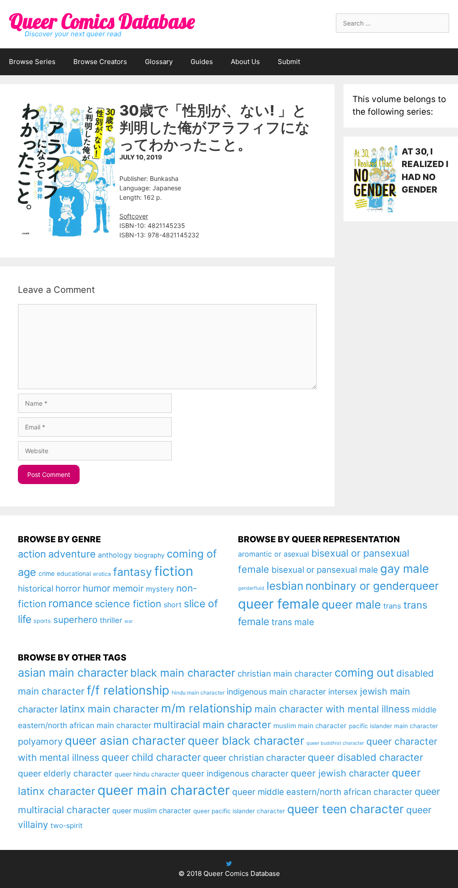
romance (70, 603)
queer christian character (254, 757)
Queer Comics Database (102, 21)
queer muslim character (151, 810)
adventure (72, 554)
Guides (202, 61)
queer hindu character (146, 774)
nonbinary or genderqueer (372, 585)
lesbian (285, 585)
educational (74, 573)
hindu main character (198, 692)
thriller (111, 620)
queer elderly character (65, 773)
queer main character (164, 790)
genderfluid (251, 588)
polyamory (40, 741)
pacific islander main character (393, 725)
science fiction (128, 603)
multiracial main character (212, 724)
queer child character (151, 757)
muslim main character (310, 725)
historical (35, 588)
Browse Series (32, 61)
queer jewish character (340, 773)
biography (149, 555)
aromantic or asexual (273, 553)
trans (392, 605)
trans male (292, 622)
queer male (351, 604)
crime (46, 573)
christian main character (284, 674)
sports (42, 621)
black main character (182, 672)
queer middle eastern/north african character (322, 792)
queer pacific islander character (239, 811)
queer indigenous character (235, 773)
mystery (160, 588)
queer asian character (125, 740)
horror (68, 588)
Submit (289, 61)
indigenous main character (276, 691)
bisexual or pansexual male (324, 570)
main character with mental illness (332, 709)
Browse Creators (100, 61)
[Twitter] (229, 863)
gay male (404, 568)
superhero (75, 619)
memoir (128, 588)
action (32, 554)
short (173, 604)
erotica (102, 574)
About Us (245, 61)
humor (96, 588)
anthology (115, 555)
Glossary (159, 61)
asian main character (73, 672)
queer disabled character (365, 757)
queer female (278, 604)
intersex (343, 691)
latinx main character (109, 709)
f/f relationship (128, 690)
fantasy (132, 572)
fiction (173, 571)
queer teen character (345, 809)
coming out (364, 672)
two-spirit (67, 825)
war (128, 621)
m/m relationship (206, 708)
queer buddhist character (335, 743)
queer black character (246, 740)
